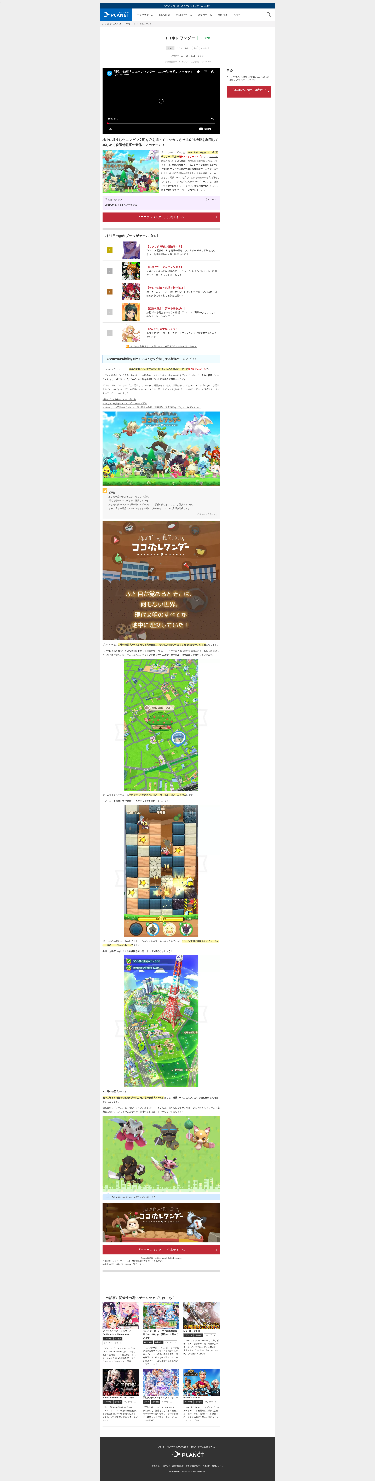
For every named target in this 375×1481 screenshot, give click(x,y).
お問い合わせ (217, 1466)
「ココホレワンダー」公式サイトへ (161, 217)
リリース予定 (204, 38)
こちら (126, 1264)
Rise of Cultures (191, 1397)
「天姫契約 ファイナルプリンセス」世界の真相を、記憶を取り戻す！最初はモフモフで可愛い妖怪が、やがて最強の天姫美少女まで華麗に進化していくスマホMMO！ (160, 1414)
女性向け (222, 14)
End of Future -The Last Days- (118, 1397)
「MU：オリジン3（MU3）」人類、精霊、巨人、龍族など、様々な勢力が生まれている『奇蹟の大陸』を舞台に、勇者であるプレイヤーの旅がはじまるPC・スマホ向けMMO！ (201, 1347)
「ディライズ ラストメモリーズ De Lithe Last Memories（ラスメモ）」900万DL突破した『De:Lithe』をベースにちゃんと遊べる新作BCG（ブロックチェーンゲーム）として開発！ (120, 1355)
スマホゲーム (205, 14)
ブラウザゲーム (145, 14)
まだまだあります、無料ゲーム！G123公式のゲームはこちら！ (163, 346)
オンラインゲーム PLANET (116, 14)
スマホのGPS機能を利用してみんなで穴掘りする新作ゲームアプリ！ (249, 78)
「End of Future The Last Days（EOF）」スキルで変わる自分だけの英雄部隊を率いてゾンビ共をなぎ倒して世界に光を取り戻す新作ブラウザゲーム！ (120, 1414)
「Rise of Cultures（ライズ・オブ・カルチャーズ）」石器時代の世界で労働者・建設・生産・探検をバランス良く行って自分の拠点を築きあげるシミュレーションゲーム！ (201, 1414)
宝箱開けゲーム (184, 14)
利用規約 (206, 1466)
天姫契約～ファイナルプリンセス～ (160, 1397)
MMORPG (164, 14)
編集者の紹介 (178, 1466)
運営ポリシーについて (161, 1466)
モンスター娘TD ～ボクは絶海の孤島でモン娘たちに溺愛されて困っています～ (160, 1334)
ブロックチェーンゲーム (113, 1343)
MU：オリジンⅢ (191, 1330)
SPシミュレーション (195, 56)
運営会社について (193, 1466)
